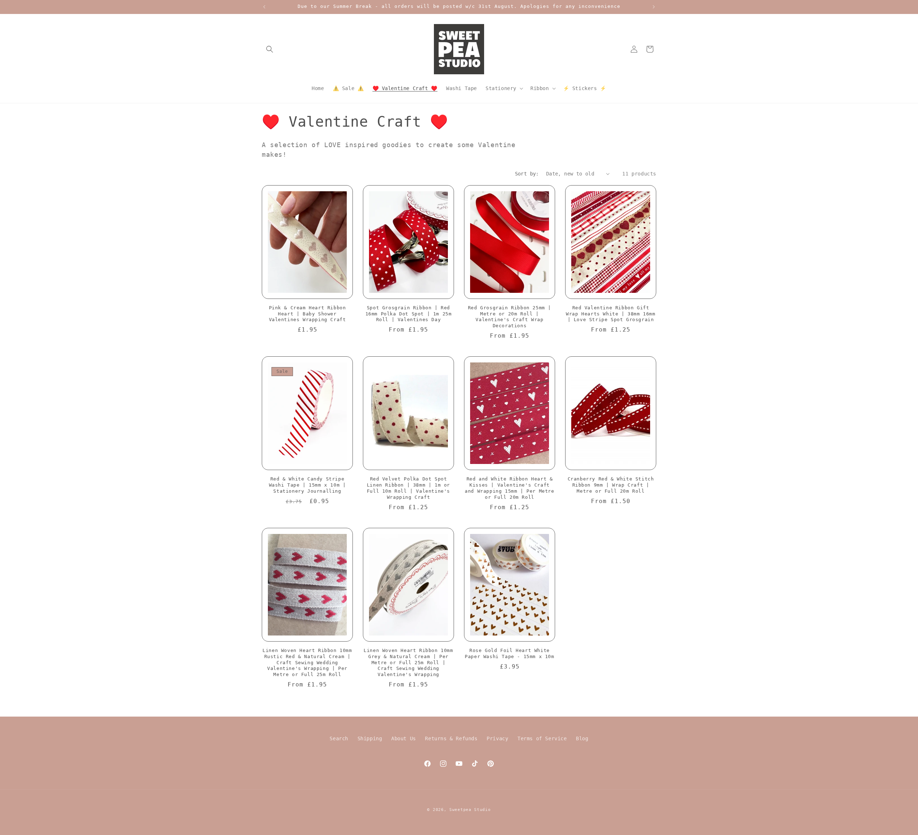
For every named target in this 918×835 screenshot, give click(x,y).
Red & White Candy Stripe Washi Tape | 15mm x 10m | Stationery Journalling (307, 485)
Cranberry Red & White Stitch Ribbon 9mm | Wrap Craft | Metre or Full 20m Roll (611, 485)
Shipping (370, 738)
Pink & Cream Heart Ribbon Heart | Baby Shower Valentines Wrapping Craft (307, 314)
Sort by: (527, 174)
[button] (270, 49)
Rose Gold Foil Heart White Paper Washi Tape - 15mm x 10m (509, 653)
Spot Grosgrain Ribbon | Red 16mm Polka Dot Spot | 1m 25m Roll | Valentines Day (408, 314)
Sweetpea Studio (470, 809)
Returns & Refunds (451, 738)
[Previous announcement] (264, 7)
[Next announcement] (654, 7)
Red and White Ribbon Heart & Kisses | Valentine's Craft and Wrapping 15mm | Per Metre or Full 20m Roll (509, 488)
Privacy (497, 738)
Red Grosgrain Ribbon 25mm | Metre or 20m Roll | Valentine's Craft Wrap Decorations (509, 317)
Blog (582, 738)
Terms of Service (542, 738)
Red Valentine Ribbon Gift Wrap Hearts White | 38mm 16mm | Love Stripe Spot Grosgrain (610, 314)
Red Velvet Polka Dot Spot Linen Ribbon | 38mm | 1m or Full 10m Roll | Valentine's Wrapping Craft (408, 488)
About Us (403, 738)
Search (339, 738)
